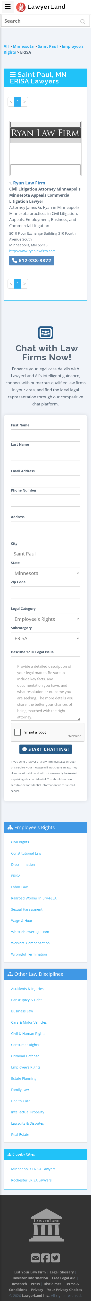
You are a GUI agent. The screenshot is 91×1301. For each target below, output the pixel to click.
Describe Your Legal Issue (32, 652)
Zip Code (18, 582)
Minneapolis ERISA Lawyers (33, 1169)
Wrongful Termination (29, 954)
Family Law (20, 1089)
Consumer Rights (25, 1044)
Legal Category (23, 608)
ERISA (15, 875)
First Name (20, 425)
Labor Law (19, 887)
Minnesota (23, 46)
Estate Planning (23, 1078)
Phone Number (23, 490)
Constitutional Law (26, 853)
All (6, 46)
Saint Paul (48, 46)
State (15, 562)
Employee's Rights (34, 827)
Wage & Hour (22, 920)
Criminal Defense (25, 1056)
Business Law (22, 1011)
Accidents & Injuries (27, 988)
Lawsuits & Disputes (27, 1123)
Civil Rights (20, 842)
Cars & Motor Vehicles (29, 1022)
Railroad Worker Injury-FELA (34, 898)
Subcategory (21, 627)
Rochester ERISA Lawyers (31, 1180)
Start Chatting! (48, 749)
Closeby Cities (23, 1154)
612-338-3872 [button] (34, 260)
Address (18, 516)
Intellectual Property (27, 1112)
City (14, 543)
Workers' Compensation (30, 943)
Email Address (23, 471)
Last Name (20, 444)
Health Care (20, 1101)
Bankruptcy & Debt (26, 1000)
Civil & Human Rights (28, 1033)
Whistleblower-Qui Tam (30, 931)
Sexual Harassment (26, 909)
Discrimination (23, 864)
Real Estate (20, 1134)
